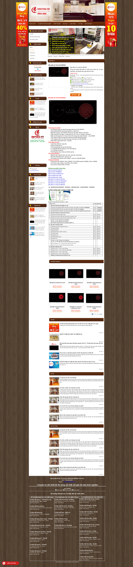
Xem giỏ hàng (32, 170)
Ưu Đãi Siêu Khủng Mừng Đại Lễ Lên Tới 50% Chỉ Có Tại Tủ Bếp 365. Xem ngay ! (79, 323)
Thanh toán (37, 170)
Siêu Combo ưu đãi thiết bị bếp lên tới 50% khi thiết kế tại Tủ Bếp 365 (40, 228)
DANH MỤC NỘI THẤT (37, 31)
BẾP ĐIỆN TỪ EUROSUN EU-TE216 (57, 282)
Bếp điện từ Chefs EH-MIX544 (57, 187)
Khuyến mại (37, 205)
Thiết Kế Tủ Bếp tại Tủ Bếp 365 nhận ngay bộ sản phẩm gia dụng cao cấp (77, 361)
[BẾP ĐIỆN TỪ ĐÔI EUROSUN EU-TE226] (94, 281)
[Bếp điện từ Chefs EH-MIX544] (58, 76)
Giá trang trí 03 (38, 86)
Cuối (100, 314)
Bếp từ (31, 47)
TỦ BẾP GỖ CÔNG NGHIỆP (44, 23)
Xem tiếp (101, 332)
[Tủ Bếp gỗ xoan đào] (37, 142)
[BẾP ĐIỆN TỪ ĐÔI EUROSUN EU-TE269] (76, 281)
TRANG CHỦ (32, 23)
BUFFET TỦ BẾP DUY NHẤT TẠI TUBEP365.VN (71, 334)
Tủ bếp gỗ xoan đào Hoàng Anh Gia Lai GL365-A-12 (39, 83)
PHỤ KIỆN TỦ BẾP (34, 39)
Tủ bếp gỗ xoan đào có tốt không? (68, 377)
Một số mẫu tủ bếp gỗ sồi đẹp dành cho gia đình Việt (40, 199)
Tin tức (52, 373)
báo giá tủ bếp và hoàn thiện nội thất (81, 84)
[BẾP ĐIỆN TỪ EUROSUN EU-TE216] (57, 281)
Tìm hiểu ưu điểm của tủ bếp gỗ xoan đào (70, 387)
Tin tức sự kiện (37, 174)
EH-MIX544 (92, 187)
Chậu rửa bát (32, 55)
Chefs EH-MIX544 (84, 187)
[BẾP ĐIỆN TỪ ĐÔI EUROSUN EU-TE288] (57, 305)
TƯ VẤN (80, 23)
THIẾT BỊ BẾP (57, 23)
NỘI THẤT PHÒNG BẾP (35, 36)
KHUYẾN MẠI (88, 23)
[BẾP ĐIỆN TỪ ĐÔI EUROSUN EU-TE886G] (94, 305)
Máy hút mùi (32, 52)
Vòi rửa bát (32, 58)
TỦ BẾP (31, 34)
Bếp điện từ (32, 50)
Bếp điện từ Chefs (75, 187)
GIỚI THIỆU (73, 23)
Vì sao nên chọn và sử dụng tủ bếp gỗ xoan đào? (39, 194)
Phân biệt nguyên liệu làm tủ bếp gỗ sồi (69, 397)
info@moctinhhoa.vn (69, 481)
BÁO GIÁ (65, 23)
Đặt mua (74, 94)
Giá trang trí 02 (38, 91)
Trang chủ (55, 56)
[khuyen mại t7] (76, 41)
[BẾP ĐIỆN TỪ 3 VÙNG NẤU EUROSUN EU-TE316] (76, 305)
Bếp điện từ (67, 187)
